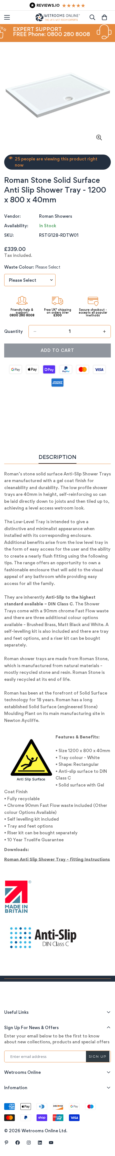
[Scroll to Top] (105, 1126)
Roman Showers (55, 216)
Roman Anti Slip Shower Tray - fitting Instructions (57, 859)
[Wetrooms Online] (57, 17)
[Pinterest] (6, 1142)
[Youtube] (51, 1142)
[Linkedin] (40, 1142)
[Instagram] (29, 1142)
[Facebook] (17, 1142)
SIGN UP (98, 1056)
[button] (104, 17)
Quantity (13, 331)
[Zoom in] (99, 137)
